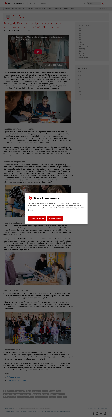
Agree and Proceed (55, 218)
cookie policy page (35, 208)
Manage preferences (37, 218)
